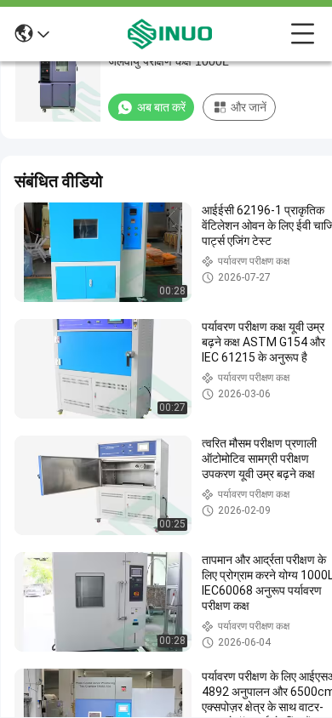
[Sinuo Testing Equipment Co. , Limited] (170, 34)
